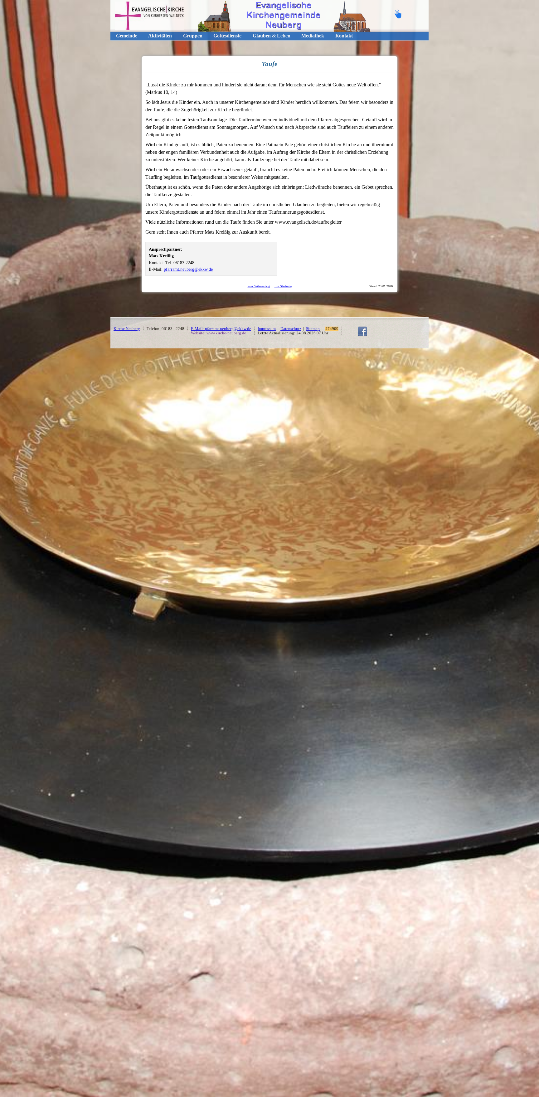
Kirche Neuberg (127, 329)
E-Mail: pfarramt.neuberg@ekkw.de (221, 329)
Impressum (267, 329)
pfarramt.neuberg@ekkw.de (188, 269)
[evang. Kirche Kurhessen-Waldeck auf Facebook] (362, 335)
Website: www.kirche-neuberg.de (218, 333)
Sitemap (313, 329)
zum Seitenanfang (259, 286)
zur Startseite (283, 286)
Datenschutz (290, 329)
